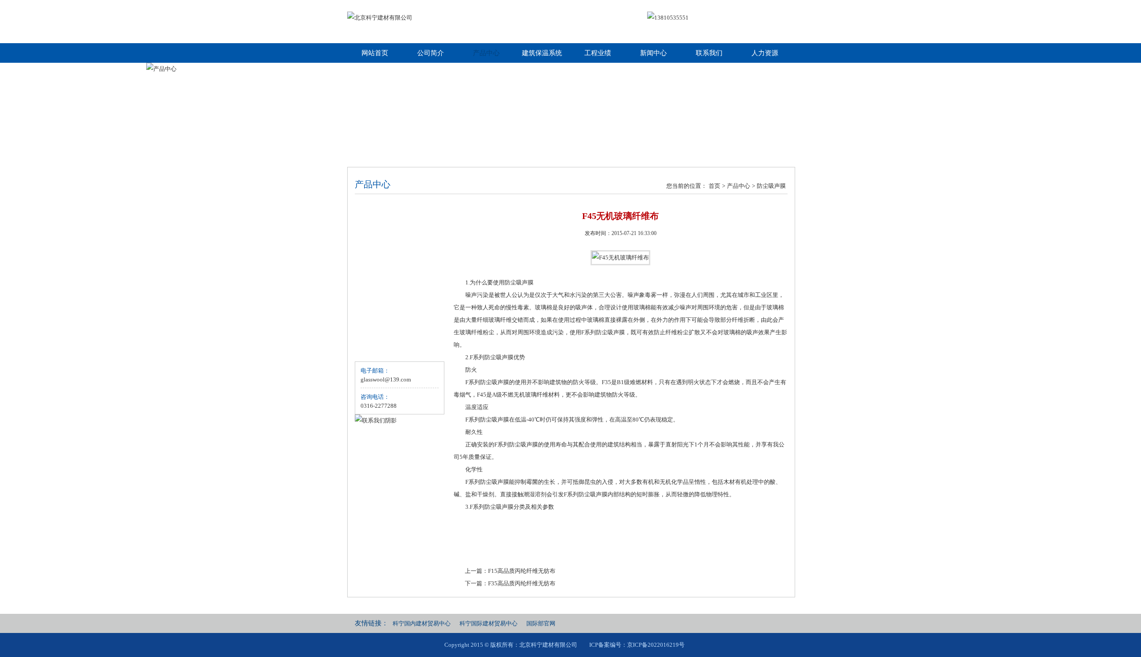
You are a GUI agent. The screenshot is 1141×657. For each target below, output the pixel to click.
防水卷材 (374, 330)
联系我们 (709, 53)
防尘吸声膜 (771, 185)
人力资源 (764, 53)
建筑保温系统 (542, 53)
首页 (714, 185)
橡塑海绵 (374, 296)
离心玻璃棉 (377, 212)
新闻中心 (653, 53)
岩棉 (368, 229)
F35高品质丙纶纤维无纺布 (521, 583)
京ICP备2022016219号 (656, 644)
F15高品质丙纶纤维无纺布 (521, 571)
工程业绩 (597, 53)
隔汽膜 (371, 246)
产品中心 (486, 53)
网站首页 (374, 53)
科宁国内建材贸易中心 (422, 623)
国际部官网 (540, 623)
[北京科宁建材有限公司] (379, 18)
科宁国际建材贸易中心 (488, 623)
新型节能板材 (380, 313)
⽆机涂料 (374, 347)
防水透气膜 (377, 263)
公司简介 (430, 53)
